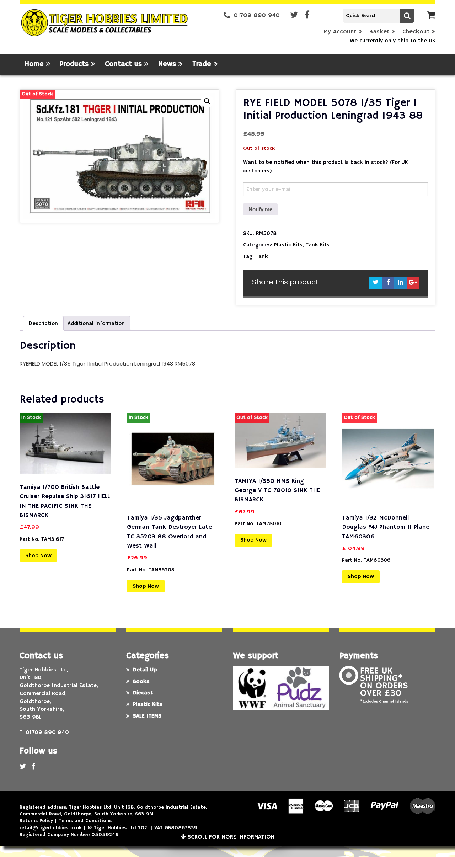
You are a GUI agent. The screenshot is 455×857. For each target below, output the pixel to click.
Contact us (124, 64)
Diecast (143, 693)
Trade (203, 64)
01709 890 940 (257, 15)
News (168, 64)
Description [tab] (43, 323)
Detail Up (145, 670)
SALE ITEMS (147, 716)
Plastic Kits (288, 244)
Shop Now (38, 555)
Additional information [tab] (96, 323)
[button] (207, 101)
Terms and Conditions (85, 821)
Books (141, 681)
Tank (262, 256)
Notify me (260, 209)
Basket (380, 32)
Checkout (417, 32)
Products (75, 64)
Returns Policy (36, 821)
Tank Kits (318, 244)
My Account (341, 32)
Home (35, 64)
